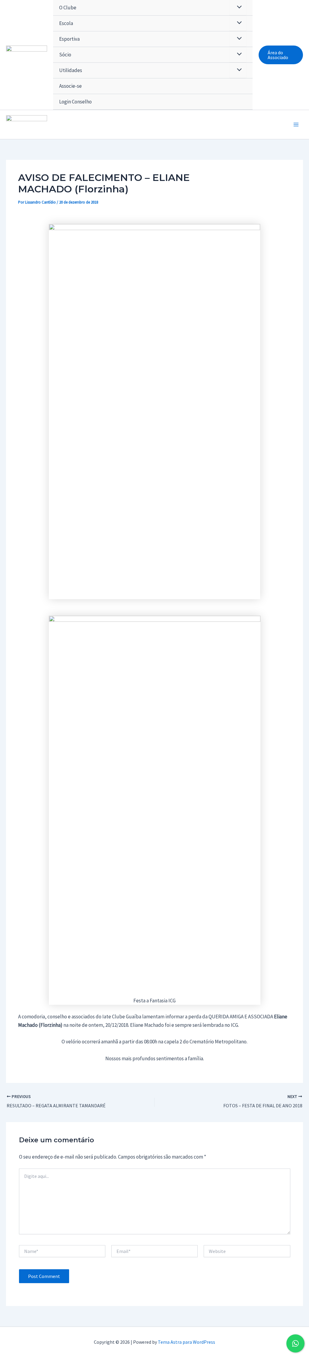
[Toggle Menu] (238, 23)
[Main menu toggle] (296, 124)
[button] (281, 55)
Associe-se (70, 86)
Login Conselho (75, 101)
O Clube (67, 7)
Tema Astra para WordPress (186, 1342)
